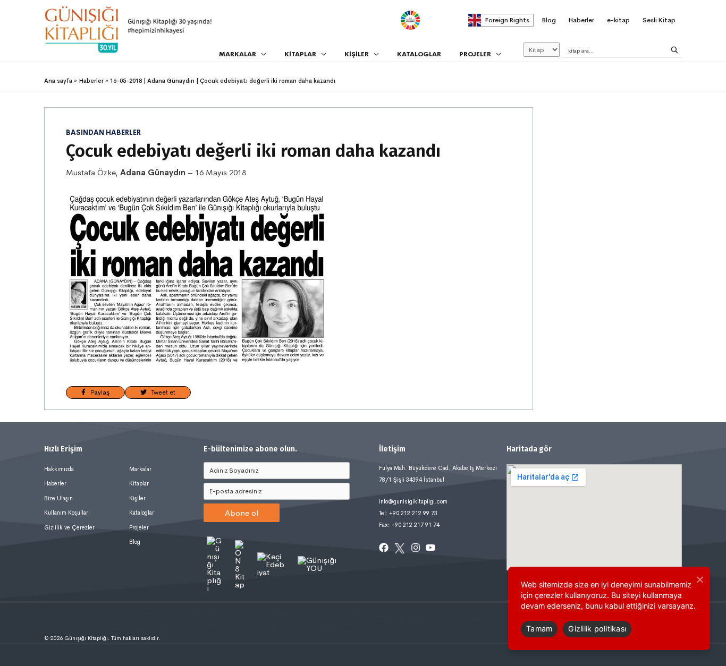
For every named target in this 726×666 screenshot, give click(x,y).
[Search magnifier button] (674, 49)
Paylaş (97, 392)
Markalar (140, 469)
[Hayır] (699, 579)
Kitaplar (139, 483)
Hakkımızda (59, 469)
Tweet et (161, 392)
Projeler (139, 527)
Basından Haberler (103, 133)
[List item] (384, 547)
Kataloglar (141, 512)
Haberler (55, 483)
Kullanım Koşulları (67, 512)
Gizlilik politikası (597, 628)
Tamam (539, 628)
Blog (134, 541)
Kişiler (137, 498)
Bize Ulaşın (58, 498)
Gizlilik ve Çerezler (69, 527)
